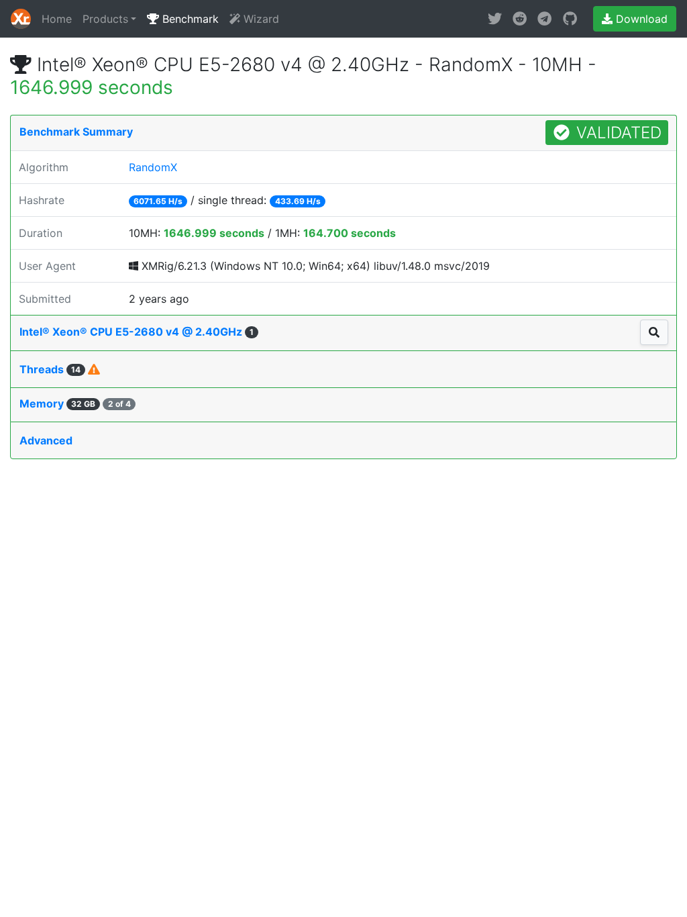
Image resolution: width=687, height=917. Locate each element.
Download (640, 19)
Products (105, 19)
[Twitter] (494, 18)
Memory (75, 403)
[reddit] (519, 18)
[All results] (654, 332)
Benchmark (189, 19)
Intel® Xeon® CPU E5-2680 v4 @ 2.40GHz (136, 331)
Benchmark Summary (76, 131)
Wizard (259, 19)
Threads (50, 369)
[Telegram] (544, 18)
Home (57, 19)
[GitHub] (570, 18)
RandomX (153, 167)
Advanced (45, 440)
